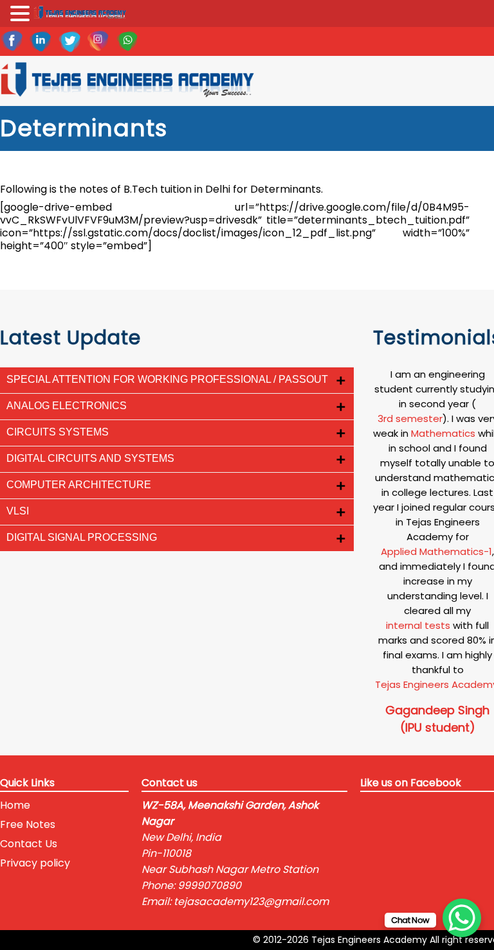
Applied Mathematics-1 (436, 551)
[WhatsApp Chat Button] (462, 918)
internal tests (418, 625)
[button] (21, 14)
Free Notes (27, 824)
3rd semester (410, 418)
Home (15, 805)
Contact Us (28, 843)
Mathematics (443, 433)
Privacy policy (35, 863)
